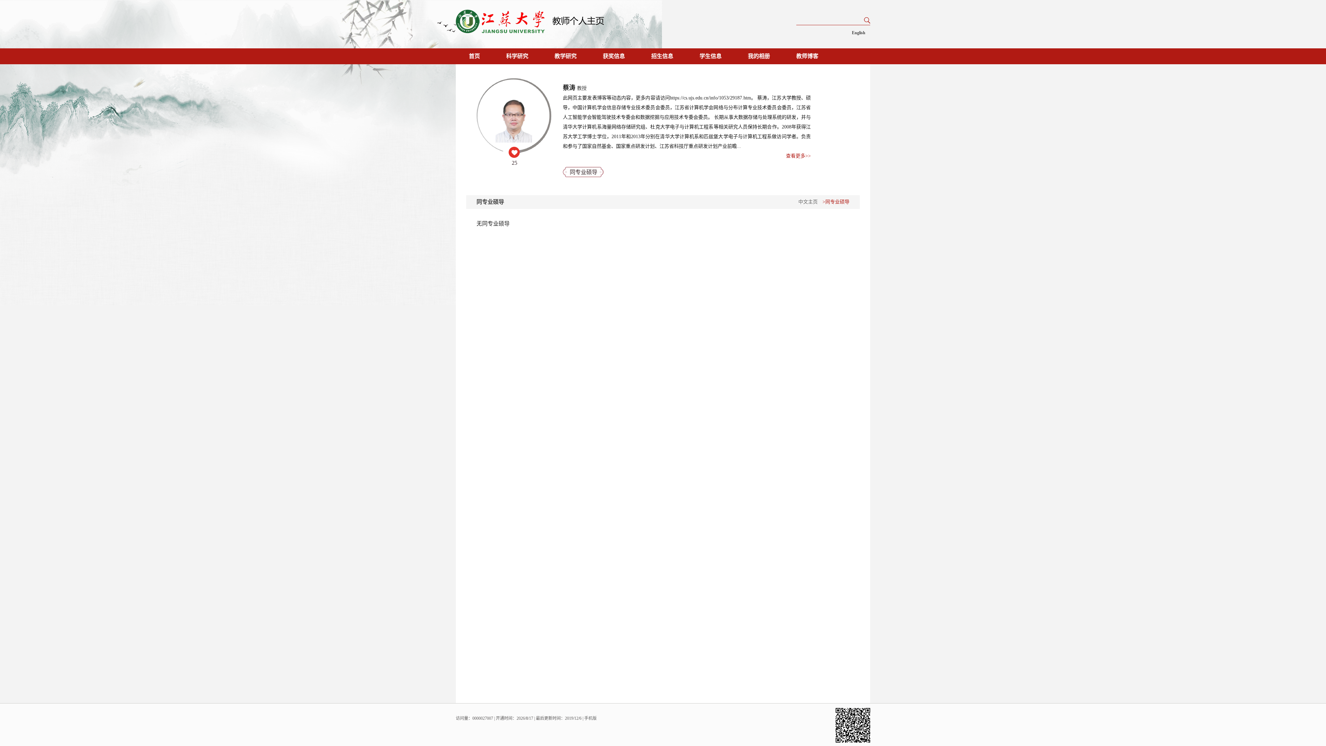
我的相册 (759, 56)
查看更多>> (798, 156)
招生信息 (662, 56)
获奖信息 (614, 56)
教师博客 (807, 56)
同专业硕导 (583, 172)
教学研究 (566, 56)
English (858, 32)
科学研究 (517, 56)
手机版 (590, 718)
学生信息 (711, 56)
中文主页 (808, 201)
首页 (474, 56)
